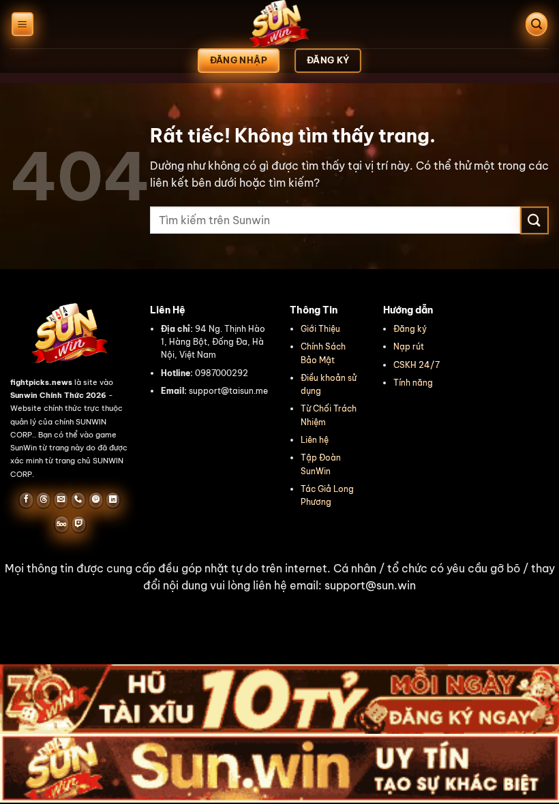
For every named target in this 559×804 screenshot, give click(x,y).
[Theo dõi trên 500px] (62, 524)
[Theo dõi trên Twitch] (79, 524)
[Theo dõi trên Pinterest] (96, 500)
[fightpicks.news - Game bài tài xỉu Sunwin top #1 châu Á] (279, 24)
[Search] (536, 24)
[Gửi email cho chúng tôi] (61, 500)
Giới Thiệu (320, 329)
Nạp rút (408, 346)
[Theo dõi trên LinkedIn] (113, 500)
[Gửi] (534, 220)
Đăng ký (410, 329)
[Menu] (22, 24)
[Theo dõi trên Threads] (43, 500)
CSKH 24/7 (416, 365)
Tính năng (413, 382)
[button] (279, 577)
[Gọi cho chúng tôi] (78, 500)
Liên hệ (315, 440)
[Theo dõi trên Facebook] (26, 500)
